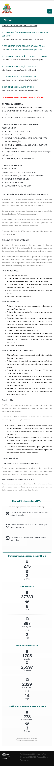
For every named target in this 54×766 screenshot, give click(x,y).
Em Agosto (26, 626)
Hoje (27, 638)
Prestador (27, 670)
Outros (27, 579)
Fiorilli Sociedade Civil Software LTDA (33, 754)
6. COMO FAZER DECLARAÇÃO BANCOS (18, 87)
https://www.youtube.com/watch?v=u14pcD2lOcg (24, 50)
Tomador (26, 659)
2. (3, 46)
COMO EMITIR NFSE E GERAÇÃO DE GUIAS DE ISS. (24, 46)
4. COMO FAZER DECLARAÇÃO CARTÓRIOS (19, 67)
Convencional (26, 720)
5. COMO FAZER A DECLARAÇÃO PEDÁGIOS (19, 77)
